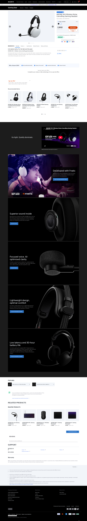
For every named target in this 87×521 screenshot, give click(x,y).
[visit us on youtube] (70, 509)
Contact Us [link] (37, 497)
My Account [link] (10, 498)
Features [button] (22, 46)
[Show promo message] (63, 12)
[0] (78, 2)
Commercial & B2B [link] (62, 494)
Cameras (29, 1)
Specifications (29, 46)
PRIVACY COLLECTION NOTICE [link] (26, 514)
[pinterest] (75, 509)
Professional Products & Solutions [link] (59, 506)
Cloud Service (48, 1)
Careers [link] (36, 494)
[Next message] (85, 5)
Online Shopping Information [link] (13, 492)
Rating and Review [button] (44, 46)
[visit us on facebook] (67, 509)
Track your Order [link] (11, 500)
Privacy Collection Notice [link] (39, 498)
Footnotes (74, 466)
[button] (10, 26)
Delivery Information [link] (11, 494)
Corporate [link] (68, 506)
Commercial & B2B (41, 1)
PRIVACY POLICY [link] (18, 514)
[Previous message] (2, 5)
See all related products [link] (72, 431)
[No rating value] (61, 50)
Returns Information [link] (11, 495)
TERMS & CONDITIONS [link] (11, 514)
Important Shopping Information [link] (14, 497)
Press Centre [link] (61, 492)
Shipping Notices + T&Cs (52, 4)
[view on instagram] (72, 509)
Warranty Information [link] (39, 495)
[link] (21, 8)
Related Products (36, 46)
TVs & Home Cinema (20, 1)
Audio (26, 1)
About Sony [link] (37, 492)
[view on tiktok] (78, 509)
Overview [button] (17, 46)
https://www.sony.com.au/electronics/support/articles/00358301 (21, 484)
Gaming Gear (35, 1)
